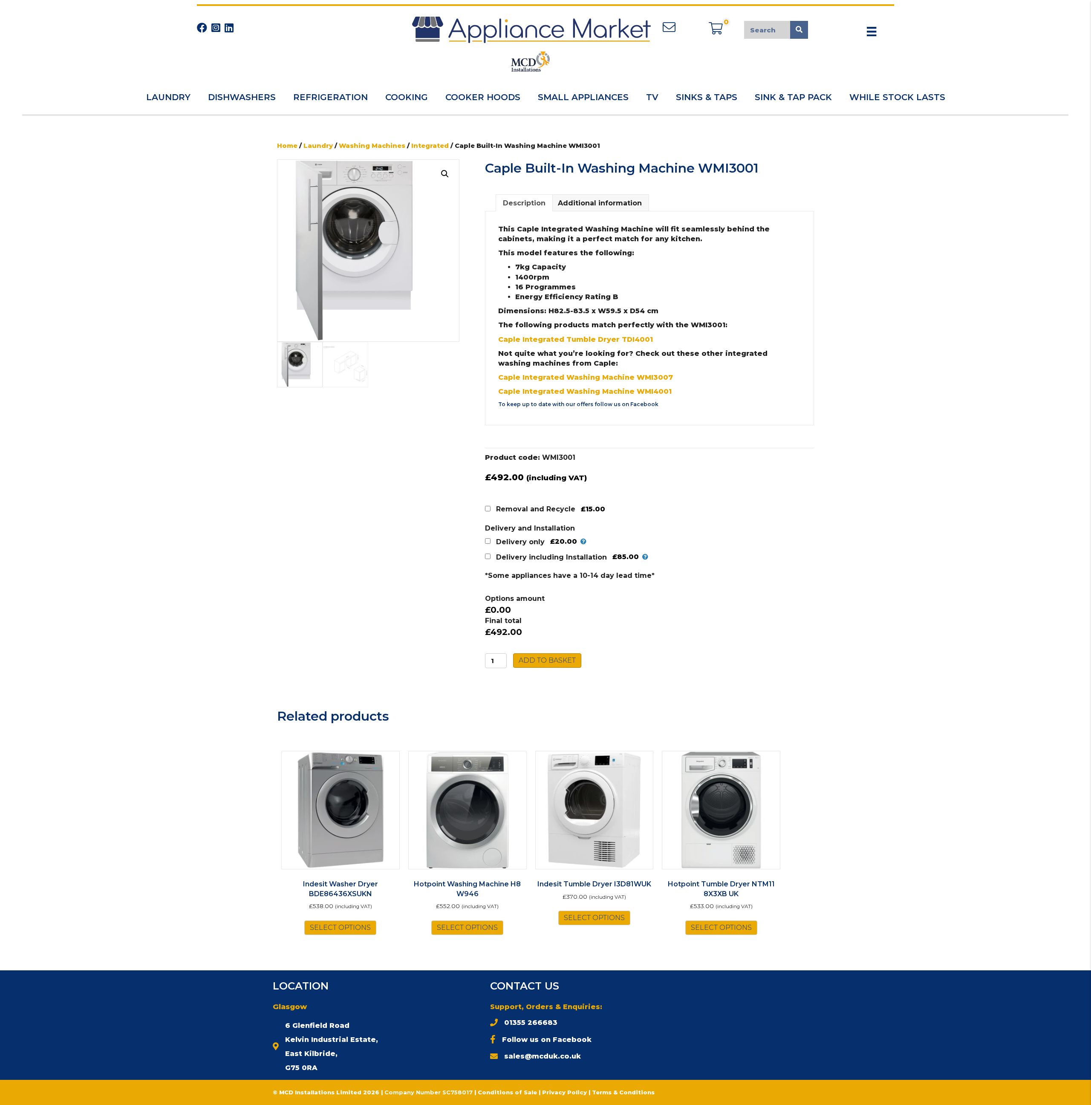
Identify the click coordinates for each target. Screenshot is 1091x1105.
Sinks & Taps (706, 97)
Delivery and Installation (530, 528)
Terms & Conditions (623, 1092)
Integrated (430, 146)
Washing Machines (372, 146)
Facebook (644, 404)
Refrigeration (330, 97)
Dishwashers (242, 97)
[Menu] (871, 31)
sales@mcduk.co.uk (542, 1056)
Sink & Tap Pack (793, 97)
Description (524, 203)
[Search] (799, 30)
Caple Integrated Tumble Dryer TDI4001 (575, 339)
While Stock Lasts (897, 97)
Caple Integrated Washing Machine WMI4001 (585, 391)
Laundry (168, 97)
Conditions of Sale (507, 1092)
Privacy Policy (565, 1092)
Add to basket (547, 660)
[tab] (524, 202)
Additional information (600, 203)
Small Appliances (583, 97)
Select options (340, 927)
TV (652, 97)
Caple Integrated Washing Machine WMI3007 (585, 377)
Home (287, 146)
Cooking (406, 97)
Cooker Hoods (482, 97)
